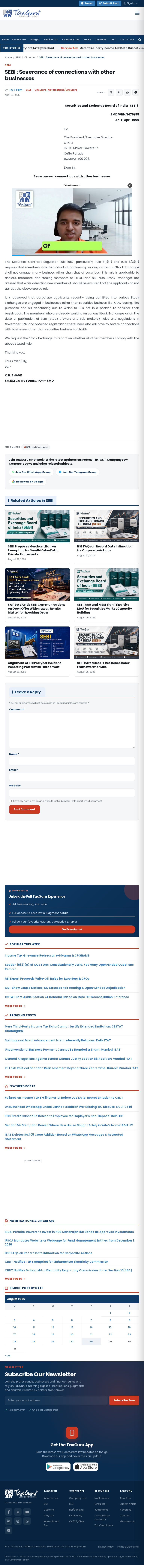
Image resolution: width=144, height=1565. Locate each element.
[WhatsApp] (27, 1521)
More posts (13, 1006)
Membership (127, 1521)
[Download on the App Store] (85, 1466)
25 (33, 1341)
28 (91, 1341)
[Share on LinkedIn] (119, 92)
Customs (100, 39)
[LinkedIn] (8, 1521)
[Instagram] (18, 1521)
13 (72, 1327)
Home (5, 39)
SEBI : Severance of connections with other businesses (60, 75)
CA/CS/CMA (76, 1521)
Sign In (130, 3)
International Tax (51, 1523)
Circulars (29, 57)
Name (14, 754)
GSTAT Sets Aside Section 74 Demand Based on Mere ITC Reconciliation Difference (67, 997)
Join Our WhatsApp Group (33, 472)
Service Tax (51, 39)
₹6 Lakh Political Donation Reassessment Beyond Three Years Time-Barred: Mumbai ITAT (71, 1068)
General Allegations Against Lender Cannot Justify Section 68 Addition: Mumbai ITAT (68, 1059)
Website (15, 785)
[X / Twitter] (18, 1512)
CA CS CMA (127, 39)
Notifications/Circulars (62, 89)
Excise (87, 39)
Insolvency (75, 1515)
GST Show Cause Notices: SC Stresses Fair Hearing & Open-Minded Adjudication (65, 988)
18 (33, 1334)
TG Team (15, 90)
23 (129, 1334)
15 (110, 1327)
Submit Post (111, 3)
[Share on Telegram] (135, 92)
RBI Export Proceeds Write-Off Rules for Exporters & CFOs (47, 979)
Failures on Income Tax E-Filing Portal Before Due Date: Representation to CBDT (64, 1098)
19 (53, 1334)
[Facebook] (8, 1512)
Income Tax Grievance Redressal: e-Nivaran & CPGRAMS (47, 955)
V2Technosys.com (75, 1546)
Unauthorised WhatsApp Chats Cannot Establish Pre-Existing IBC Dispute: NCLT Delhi (68, 1107)
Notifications (102, 1498)
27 (72, 1341)
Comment (17, 709)
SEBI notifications (36, 447)
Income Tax (19, 39)
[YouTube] (27, 1512)
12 (53, 1327)
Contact (125, 1515)
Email (13, 770)
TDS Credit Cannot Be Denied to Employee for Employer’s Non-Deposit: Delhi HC (64, 1116)
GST (113, 39)
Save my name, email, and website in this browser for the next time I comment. (57, 801)
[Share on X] (111, 92)
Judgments (101, 1509)
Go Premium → (72, 929)
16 (129, 1327)
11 (34, 1327)
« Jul (7, 1355)
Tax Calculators (103, 1525)
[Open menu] (137, 13)
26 (52, 1341)
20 (72, 1334)
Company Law (70, 39)
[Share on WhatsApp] (127, 92)
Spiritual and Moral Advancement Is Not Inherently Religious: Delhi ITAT (58, 1040)
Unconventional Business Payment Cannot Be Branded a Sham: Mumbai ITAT (62, 1050)
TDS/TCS (49, 1515)
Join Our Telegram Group (80, 472)
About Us (125, 1498)
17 (14, 1334)
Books (89, 3)
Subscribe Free (124, 1400)
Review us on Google (30, 481)
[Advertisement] (33, 140)
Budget (34, 39)
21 (91, 1334)
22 (110, 1334)
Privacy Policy (106, 1546)
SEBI (18, 57)
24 (14, 1341)
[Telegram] (8, 1530)
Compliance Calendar (102, 1517)
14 (91, 1327)
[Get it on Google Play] (58, 1466)
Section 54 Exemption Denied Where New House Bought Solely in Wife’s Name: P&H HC (69, 1125)
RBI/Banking (76, 1509)
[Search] (139, 39)
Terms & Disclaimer (128, 1546)
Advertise (125, 1509)
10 (14, 1327)
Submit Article (128, 1504)
